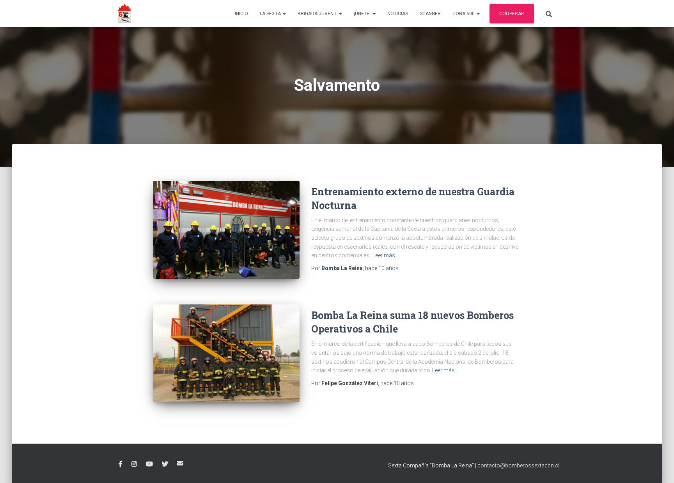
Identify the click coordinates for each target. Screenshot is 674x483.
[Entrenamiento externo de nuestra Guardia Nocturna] (226, 230)
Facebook (120, 464)
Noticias (397, 13)
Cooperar (511, 13)
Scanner (430, 13)
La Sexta (271, 13)
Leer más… (385, 255)
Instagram (134, 464)
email (180, 463)
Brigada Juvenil (318, 13)
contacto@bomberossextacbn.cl (518, 465)
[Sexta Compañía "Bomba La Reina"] (124, 13)
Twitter (165, 464)
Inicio (241, 13)
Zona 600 (464, 13)
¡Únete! (363, 13)
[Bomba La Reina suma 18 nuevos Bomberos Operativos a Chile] (226, 353)
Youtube (149, 464)
